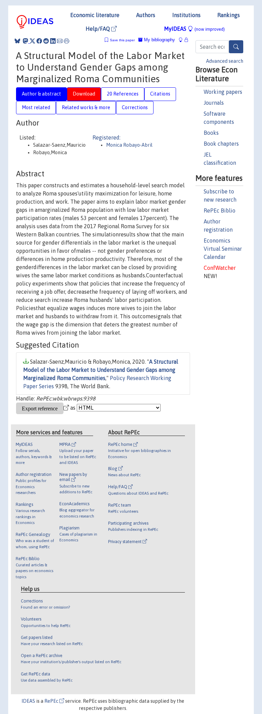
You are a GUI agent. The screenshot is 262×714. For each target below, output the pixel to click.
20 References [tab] (123, 94)
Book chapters (221, 144)
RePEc (51, 701)
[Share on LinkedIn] (53, 41)
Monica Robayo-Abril (129, 145)
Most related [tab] (36, 107)
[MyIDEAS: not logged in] (182, 40)
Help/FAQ (98, 29)
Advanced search (224, 61)
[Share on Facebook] (39, 41)
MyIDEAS (194, 29)
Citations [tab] (160, 94)
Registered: (106, 137)
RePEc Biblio (219, 210)
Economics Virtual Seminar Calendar (223, 248)
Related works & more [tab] (86, 107)
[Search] (236, 46)
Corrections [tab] (135, 107)
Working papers (223, 92)
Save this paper (122, 40)
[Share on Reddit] (46, 41)
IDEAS (28, 701)
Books (211, 133)
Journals (214, 103)
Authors (145, 15)
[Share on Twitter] (32, 41)
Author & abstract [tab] (41, 94)
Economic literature (94, 15)
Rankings (228, 15)
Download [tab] (84, 94)
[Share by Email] (59, 41)
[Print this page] (66, 41)
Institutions (186, 15)
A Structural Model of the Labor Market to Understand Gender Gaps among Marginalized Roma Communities (100, 370)
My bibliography (159, 39)
